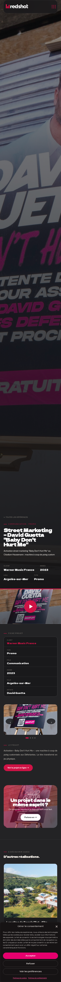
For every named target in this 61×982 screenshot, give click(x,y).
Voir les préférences (31, 971)
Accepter (31, 955)
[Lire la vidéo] (30, 606)
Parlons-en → (30, 817)
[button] (56, 926)
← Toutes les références (16, 517)
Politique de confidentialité (37, 978)
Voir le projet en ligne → (18, 767)
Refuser (30, 963)
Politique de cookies (20, 978)
